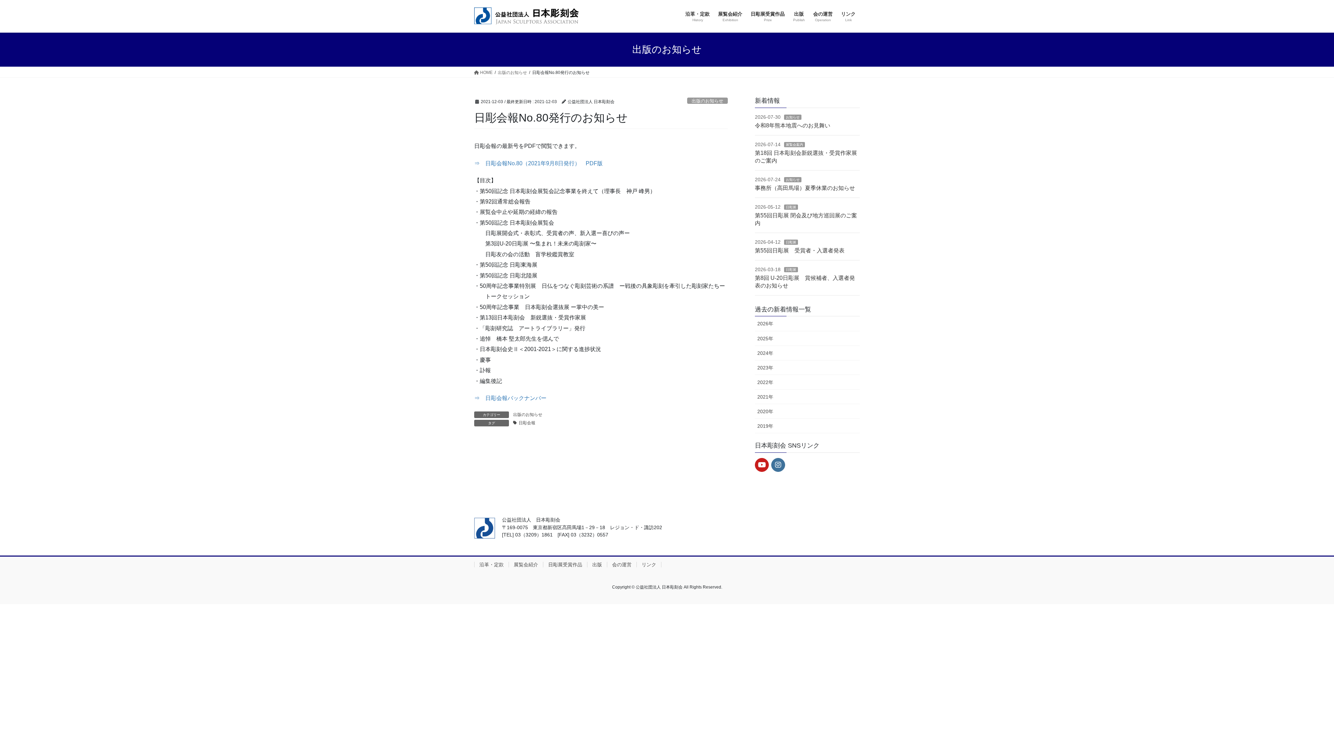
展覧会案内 (794, 145)
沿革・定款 (491, 564)
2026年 (765, 323)
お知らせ (793, 117)
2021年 (765, 397)
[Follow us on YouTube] (762, 465)
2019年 (765, 426)
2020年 (765, 411)
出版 (597, 564)
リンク (649, 564)
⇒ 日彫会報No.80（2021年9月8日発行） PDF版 (538, 163)
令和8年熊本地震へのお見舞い (792, 125)
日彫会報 (527, 422)
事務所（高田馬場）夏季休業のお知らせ (805, 188)
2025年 (765, 338)
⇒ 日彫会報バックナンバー (510, 398)
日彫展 (791, 207)
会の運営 (622, 564)
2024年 (765, 353)
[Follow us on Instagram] (778, 465)
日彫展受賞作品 (565, 564)
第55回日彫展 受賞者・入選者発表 (800, 250)
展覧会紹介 (526, 564)
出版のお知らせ (707, 100)
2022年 (765, 382)
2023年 (765, 367)
